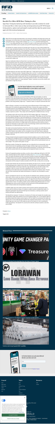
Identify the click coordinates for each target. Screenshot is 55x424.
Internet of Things (22, 386)
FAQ (2, 391)
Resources (3, 389)
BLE (19, 387)
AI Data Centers (11, 13)
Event (37, 382)
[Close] (24, 397)
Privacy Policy (21, 412)
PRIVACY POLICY (33, 419)
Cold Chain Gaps (43, 13)
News (4, 18)
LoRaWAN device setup (33, 13)
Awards (37, 384)
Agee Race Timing (31, 41)
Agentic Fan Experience (21, 13)
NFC (19, 391)
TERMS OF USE (27, 419)
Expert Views (3, 384)
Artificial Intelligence (22, 389)
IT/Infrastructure (22, 394)
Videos (2, 387)
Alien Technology (37, 154)
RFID (20, 382)
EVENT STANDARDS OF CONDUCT (35, 418)
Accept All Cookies (13, 415)
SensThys (8, 43)
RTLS (20, 384)
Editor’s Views (3, 386)
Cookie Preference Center (13, 418)
